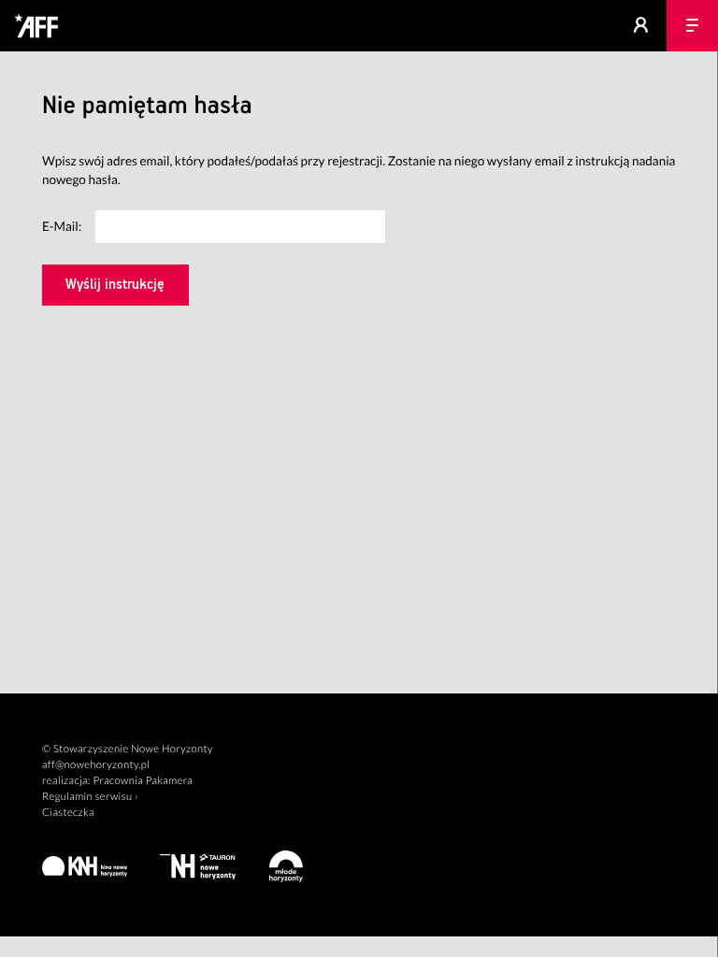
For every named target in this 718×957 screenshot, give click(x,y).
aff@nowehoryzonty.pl (96, 765)
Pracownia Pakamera (143, 781)
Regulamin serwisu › (90, 797)
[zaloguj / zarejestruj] (641, 25)
